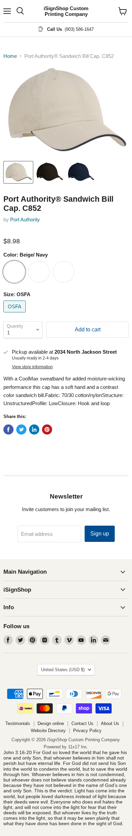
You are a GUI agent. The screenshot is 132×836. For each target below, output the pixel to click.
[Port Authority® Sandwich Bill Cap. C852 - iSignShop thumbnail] (18, 172)
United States (63, 669)
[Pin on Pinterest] (47, 429)
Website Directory (48, 730)
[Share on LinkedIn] (34, 429)
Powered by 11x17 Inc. (66, 746)
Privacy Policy (87, 730)
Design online (51, 723)
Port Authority (25, 219)
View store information (32, 367)
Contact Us (82, 723)
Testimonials (17, 723)
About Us (110, 723)
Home (10, 56)
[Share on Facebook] (8, 429)
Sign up (99, 533)
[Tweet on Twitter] (21, 429)
